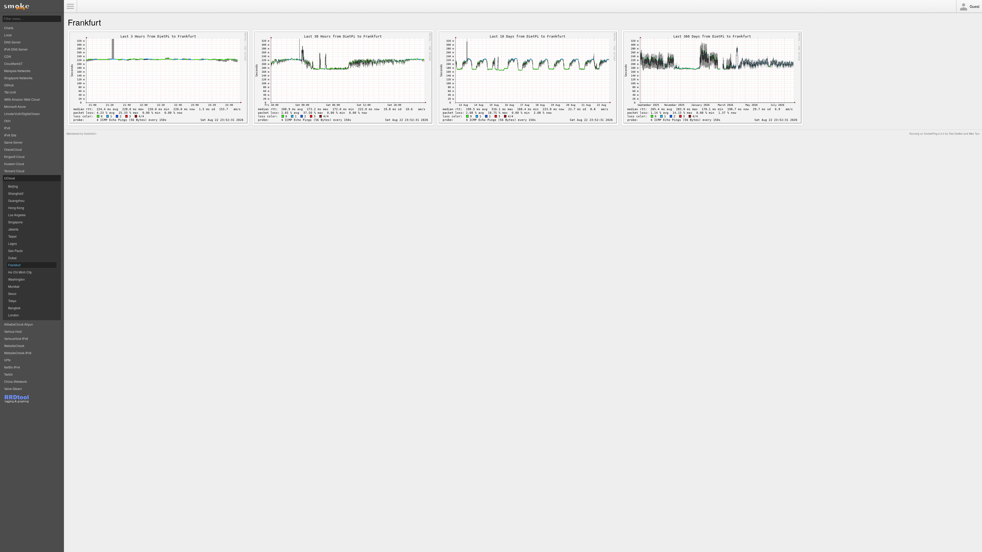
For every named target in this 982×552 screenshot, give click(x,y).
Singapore (15, 222)
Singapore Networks (18, 78)
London (13, 315)
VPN (7, 360)
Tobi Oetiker (956, 133)
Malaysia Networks (17, 70)
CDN (7, 56)
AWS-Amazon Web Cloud (22, 99)
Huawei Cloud (14, 164)
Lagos (12, 243)
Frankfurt (14, 265)
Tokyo (12, 300)
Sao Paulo (15, 250)
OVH (7, 121)
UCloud (9, 178)
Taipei (12, 236)
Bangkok (14, 308)
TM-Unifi (10, 92)
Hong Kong (16, 207)
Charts (8, 28)
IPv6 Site (10, 135)
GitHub (9, 85)
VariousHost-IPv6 (16, 338)
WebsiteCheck (14, 345)
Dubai (12, 258)
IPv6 (7, 128)
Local (8, 35)
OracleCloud (13, 149)
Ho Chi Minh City (20, 272)
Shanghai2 (16, 193)
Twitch (8, 374)
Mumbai (13, 286)
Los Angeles (17, 215)
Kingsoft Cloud (14, 156)
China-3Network (15, 381)
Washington (16, 279)
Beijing (13, 186)
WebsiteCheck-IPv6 (17, 353)
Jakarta (13, 229)
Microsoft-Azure (15, 106)
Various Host (13, 331)
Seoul (12, 293)
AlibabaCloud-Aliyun (18, 324)
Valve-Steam (13, 388)
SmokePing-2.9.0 (934, 133)
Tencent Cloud (14, 171)
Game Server (13, 142)
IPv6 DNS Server (16, 49)
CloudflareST (13, 63)
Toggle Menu (70, 6)
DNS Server (12, 42)
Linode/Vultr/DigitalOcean (22, 113)
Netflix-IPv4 (12, 367)
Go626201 (90, 133)
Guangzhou (16, 200)
